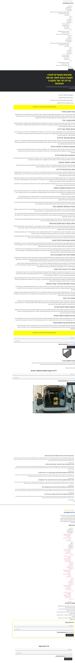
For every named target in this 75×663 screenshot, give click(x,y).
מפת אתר (70, 601)
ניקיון (70, 18)
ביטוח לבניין (69, 21)
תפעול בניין (69, 10)
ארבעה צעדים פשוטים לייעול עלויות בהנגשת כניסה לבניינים (59, 494)
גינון (70, 16)
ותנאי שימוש (60, 344)
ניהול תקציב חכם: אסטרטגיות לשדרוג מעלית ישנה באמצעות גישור (58, 487)
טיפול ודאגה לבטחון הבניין (64, 13)
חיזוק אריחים (66, 27)
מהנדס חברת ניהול (65, 24)
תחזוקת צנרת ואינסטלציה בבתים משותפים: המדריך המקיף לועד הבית (66, 606)
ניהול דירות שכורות (65, 33)
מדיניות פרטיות (65, 344)
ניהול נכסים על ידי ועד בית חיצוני (62, 34)
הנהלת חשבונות (68, 9)
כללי (70, 30)
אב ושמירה (69, 19)
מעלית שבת (66, 15)
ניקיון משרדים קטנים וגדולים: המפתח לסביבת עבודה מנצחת (59, 456)
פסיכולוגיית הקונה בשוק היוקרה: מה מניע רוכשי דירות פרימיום (67, 609)
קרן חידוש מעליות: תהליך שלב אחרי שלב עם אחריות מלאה (59, 464)
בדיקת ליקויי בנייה (65, 25)
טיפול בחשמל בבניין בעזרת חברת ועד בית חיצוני (59, 12)
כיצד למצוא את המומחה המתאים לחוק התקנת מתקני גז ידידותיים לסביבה (56, 472)
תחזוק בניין (69, 22)
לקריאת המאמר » (71, 462)
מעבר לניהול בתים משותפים (63, 31)
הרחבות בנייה (66, 28)
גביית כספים (68, 7)
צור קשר (69, 36)
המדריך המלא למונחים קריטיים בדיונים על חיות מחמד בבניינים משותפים (56, 480)
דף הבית (69, 6)
